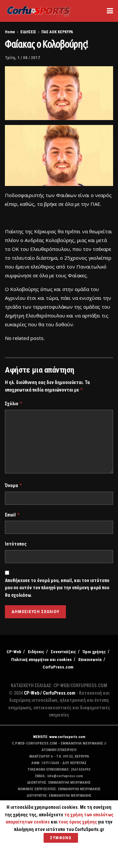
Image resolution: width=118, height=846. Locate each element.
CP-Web (14, 651)
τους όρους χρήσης (78, 821)
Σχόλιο (14, 403)
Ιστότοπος (16, 543)
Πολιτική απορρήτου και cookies (41, 659)
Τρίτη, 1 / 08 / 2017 (22, 57)
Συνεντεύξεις (63, 651)
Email (12, 515)
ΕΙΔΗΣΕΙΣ (28, 32)
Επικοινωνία (90, 659)
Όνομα (13, 485)
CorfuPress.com (58, 667)
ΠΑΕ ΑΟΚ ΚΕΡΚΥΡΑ (57, 32)
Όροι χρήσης (94, 651)
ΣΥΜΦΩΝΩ (60, 837)
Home (10, 32)
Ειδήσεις (36, 651)
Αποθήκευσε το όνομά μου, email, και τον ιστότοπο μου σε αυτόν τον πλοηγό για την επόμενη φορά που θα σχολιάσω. (57, 588)
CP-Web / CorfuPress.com (49, 693)
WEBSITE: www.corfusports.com (59, 737)
